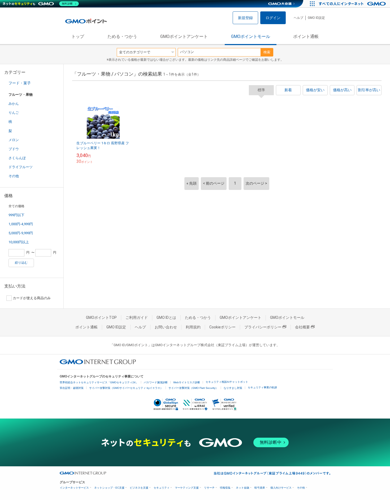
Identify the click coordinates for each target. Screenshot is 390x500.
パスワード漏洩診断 (156, 382)
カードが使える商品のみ (32, 298)
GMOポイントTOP (101, 317)
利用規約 (193, 327)
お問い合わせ (166, 327)
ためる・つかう (122, 36)
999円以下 (16, 215)
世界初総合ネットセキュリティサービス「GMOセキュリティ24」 (99, 382)
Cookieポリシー (222, 327)
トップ (77, 36)
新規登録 (245, 18)
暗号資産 (259, 487)
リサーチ (209, 487)
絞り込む (21, 262)
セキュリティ (162, 487)
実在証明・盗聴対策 (72, 387)
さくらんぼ (17, 158)
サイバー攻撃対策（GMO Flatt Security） (193, 387)
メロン (13, 140)
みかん (13, 104)
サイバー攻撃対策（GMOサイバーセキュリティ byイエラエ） (126, 387)
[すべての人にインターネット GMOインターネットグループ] (353, 3)
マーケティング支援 (187, 487)
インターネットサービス (74, 487)
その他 (13, 176)
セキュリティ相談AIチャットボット (227, 381)
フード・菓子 (19, 83)
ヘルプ (298, 18)
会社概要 (302, 327)
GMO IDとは (166, 317)
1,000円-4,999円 (20, 224)
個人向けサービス (281, 487)
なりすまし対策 (233, 387)
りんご (13, 113)
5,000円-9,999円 (20, 233)
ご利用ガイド (136, 317)
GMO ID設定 (316, 18)
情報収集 (225, 487)
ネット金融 (242, 487)
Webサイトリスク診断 (186, 382)
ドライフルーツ (20, 167)
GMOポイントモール (250, 36)
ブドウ (13, 149)
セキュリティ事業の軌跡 (262, 387)
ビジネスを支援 (139, 487)
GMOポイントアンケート (184, 36)
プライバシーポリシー (262, 327)
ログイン (273, 18)
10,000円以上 (18, 242)
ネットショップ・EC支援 (109, 487)
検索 (266, 52)
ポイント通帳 (306, 36)
